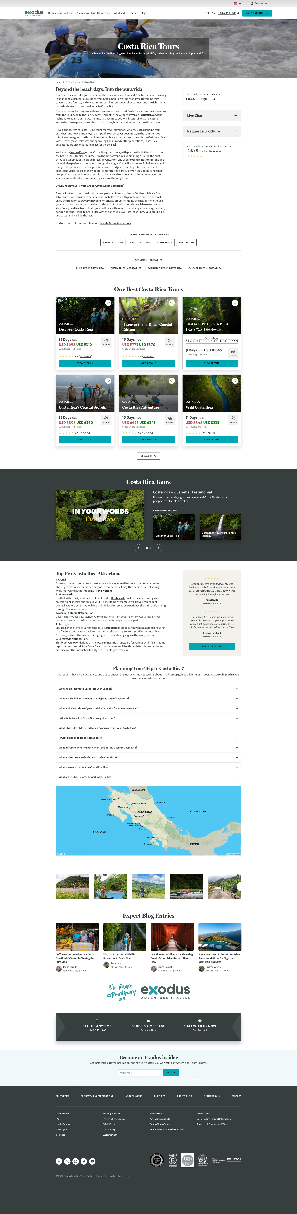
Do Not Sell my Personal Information (214, 1119)
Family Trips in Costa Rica (126, 268)
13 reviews (148, 433)
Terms (223, 1080)
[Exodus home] (34, 13)
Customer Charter (111, 1135)
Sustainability (62, 1113)
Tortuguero (146, 114)
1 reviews (210, 433)
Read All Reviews (212, 646)
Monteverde (164, 242)
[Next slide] (158, 548)
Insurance (60, 1135)
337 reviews (85, 356)
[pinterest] (84, 1161)
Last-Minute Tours (101, 13)
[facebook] (59, 1161)
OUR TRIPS (159, 1096)
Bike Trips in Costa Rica (89, 268)
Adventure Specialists (160, 1119)
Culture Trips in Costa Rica (205, 268)
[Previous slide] (138, 548)
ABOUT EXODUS (133, 1096)
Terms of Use (156, 1113)
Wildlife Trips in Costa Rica (165, 268)
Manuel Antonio (140, 242)
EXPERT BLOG (184, 1096)
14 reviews (148, 356)
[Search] (207, 13)
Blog (143, 13)
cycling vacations (140, 159)
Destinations (55, 13)
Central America (72, 82)
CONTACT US (62, 1096)
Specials (134, 13)
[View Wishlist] (214, 13)
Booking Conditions (112, 1113)
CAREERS (236, 1096)
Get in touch (224, 674)
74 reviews (85, 433)
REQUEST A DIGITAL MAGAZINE (97, 1096)
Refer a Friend (203, 1113)
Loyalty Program (63, 1124)
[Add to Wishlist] (108, 303)
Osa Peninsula (105, 642)
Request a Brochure (203, 131)
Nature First (77, 152)
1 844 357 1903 (227, 13)
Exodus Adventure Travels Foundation (167, 1129)
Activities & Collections (76, 13)
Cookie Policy (109, 1129)
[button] (148, 689)
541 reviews (215, 151)
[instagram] (75, 1161)
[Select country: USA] (237, 3)
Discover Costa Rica (124, 133)
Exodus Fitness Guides (160, 1124)
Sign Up (171, 1072)
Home (59, 82)
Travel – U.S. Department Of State (212, 1124)
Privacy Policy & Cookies (114, 1119)
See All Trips (148, 456)
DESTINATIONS (212, 1096)
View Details (85, 363)
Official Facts (109, 1124)
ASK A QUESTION (255, 13)
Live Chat (195, 115)
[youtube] (92, 1161)
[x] (67, 1161)
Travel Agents (62, 1129)
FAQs (58, 1119)
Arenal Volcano (113, 242)
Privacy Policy (213, 1080)
